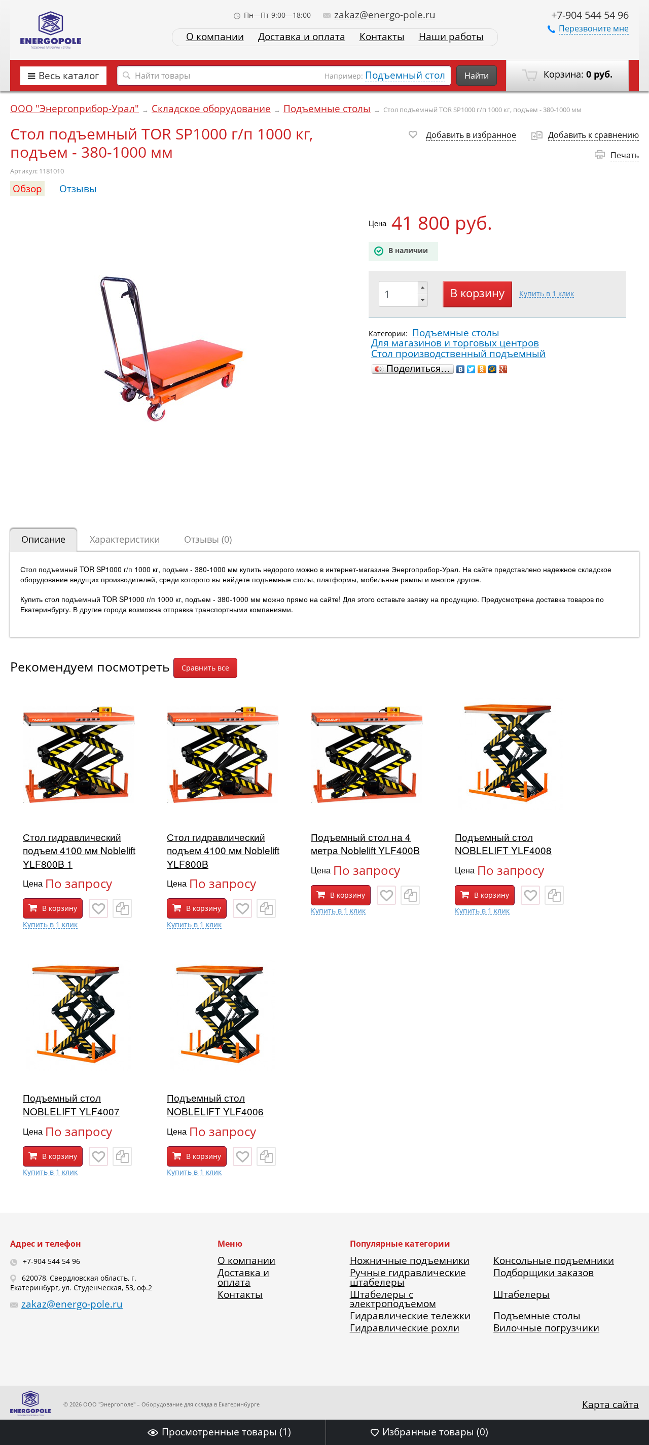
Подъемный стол (405, 75)
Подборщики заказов (543, 1272)
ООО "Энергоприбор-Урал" (74, 108)
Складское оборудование (211, 108)
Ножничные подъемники (410, 1260)
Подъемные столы (327, 108)
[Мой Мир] (492, 369)
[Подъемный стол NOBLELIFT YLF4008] (510, 806)
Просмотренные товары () (226, 1431)
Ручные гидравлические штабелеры (408, 1277)
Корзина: (576, 74)
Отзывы (78, 188)
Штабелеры (521, 1294)
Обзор (27, 188)
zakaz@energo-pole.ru (385, 14)
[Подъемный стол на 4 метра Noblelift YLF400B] (366, 806)
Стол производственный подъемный (458, 353)
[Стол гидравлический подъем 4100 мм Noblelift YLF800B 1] (78, 806)
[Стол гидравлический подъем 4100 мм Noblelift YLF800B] (222, 806)
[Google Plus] (503, 369)
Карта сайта (610, 1404)
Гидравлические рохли (404, 1327)
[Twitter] (471, 369)
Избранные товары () (435, 1431)
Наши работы (451, 36)
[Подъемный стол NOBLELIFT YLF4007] (78, 1067)
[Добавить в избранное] (98, 908)
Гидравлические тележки (410, 1315)
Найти (476, 75)
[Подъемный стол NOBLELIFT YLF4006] (222, 1067)
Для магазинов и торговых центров (455, 342)
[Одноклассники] (482, 369)
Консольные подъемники (553, 1260)
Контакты (382, 36)
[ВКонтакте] (460, 369)
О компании (215, 36)
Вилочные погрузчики (546, 1327)
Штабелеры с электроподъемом (393, 1299)
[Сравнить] (122, 908)
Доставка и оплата (301, 36)
